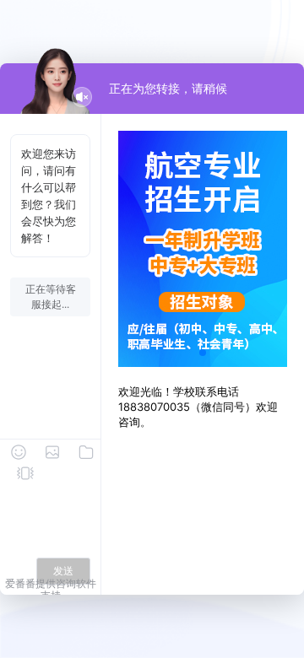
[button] (202, 352)
